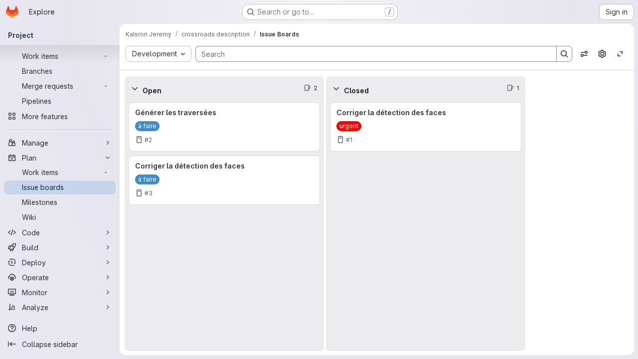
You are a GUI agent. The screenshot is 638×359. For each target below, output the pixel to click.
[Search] (564, 54)
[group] (224, 225)
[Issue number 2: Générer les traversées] (224, 127)
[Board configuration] (602, 54)
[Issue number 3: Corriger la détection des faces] (224, 180)
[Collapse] (135, 88)
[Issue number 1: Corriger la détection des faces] (425, 127)
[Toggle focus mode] (620, 54)
